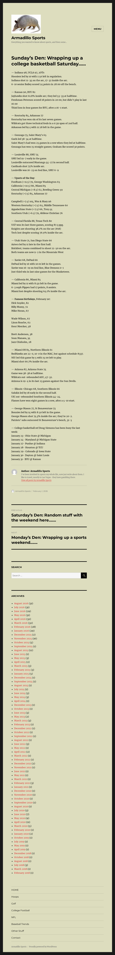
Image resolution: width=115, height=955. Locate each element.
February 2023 (22, 724)
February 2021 (22, 783)
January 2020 (21, 833)
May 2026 (19, 615)
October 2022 (21, 732)
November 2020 (23, 794)
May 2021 (19, 775)
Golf (13, 903)
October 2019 (21, 837)
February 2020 (22, 829)
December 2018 (22, 853)
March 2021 (20, 779)
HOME (15, 890)
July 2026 (19, 607)
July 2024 (19, 689)
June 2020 (19, 814)
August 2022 (21, 740)
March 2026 (21, 623)
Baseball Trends (20, 924)
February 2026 (22, 626)
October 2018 (21, 857)
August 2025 (21, 650)
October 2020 (21, 798)
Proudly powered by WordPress (43, 947)
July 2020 (19, 810)
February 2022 (22, 759)
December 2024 (23, 677)
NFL (13, 917)
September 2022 (23, 736)
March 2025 (20, 665)
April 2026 (20, 619)
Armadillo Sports (28, 37)
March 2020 (20, 826)
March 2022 (20, 755)
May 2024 (19, 697)
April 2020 (20, 822)
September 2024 (23, 681)
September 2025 (23, 646)
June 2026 (20, 611)
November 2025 (23, 638)
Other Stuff (17, 931)
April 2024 (20, 701)
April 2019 (19, 849)
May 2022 (19, 747)
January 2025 (21, 673)
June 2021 (19, 771)
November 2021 (23, 767)
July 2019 (19, 841)
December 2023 (22, 705)
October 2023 (21, 708)
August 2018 (21, 861)
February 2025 (22, 669)
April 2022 (20, 751)
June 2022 (19, 744)
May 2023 (19, 716)
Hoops (15, 896)
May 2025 (19, 658)
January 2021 (21, 787)
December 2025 (23, 634)
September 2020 (23, 802)
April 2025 (20, 662)
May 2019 (19, 845)
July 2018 (19, 865)
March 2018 (20, 869)
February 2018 (22, 872)
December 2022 (23, 728)
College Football (20, 910)
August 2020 (21, 806)
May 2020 (19, 818)
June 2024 (19, 693)
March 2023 (20, 720)
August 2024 (21, 685)
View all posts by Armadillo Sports (36, 480)
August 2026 (21, 603)
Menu (98, 29)
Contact (15, 937)
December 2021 (22, 763)
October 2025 (21, 642)
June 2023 (19, 712)
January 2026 (21, 630)
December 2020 (23, 790)
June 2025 (19, 654)
